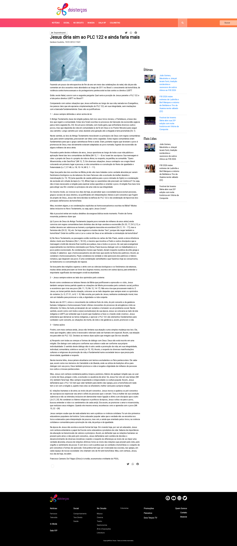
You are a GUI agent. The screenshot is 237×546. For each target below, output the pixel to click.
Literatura (101, 533)
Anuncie (183, 517)
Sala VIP (102, 23)
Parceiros (148, 513)
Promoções (149, 508)
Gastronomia (102, 525)
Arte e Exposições (104, 529)
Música (99, 514)
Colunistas (115, 23)
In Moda (91, 23)
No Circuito (78, 23)
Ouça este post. (60, 33)
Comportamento (80, 514)
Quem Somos (181, 508)
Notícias (56, 23)
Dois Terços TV (150, 518)
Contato (183, 512)
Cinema (100, 517)
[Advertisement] (142, 9)
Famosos (53, 514)
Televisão (53, 517)
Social (66, 23)
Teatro (99, 521)
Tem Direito (77, 517)
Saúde (76, 521)
